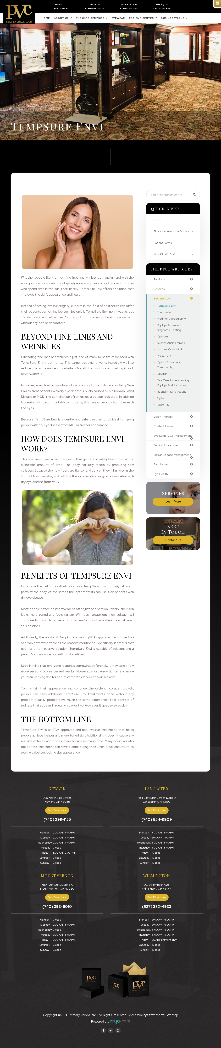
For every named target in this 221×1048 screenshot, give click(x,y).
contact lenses (164, 426)
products (159, 279)
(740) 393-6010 (129, 8)
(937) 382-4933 (162, 8)
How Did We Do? (164, 254)
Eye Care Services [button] (90, 18)
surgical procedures (166, 445)
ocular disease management (172, 454)
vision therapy (163, 416)
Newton (162, 374)
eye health (161, 474)
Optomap (163, 404)
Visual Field (164, 356)
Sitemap (172, 1015)
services (159, 288)
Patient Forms (163, 243)
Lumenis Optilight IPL (170, 349)
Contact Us (173, 540)
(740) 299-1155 (59, 8)
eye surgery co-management (173, 435)
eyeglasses (161, 464)
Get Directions (57, 810)
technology (162, 298)
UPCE (157, 220)
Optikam (162, 336)
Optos (161, 398)
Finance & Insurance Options (172, 231)
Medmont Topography (171, 318)
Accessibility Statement (146, 1015)
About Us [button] (61, 18)
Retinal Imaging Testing (171, 391)
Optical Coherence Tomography (169, 364)
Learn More (173, 502)
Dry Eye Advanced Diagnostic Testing (169, 327)
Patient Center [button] (141, 18)
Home (46, 18)
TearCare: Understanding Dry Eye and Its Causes (173, 382)
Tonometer (164, 312)
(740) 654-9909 (94, 8)
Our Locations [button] (173, 18)
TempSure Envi (166, 305)
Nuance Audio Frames (171, 343)
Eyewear (118, 18)
